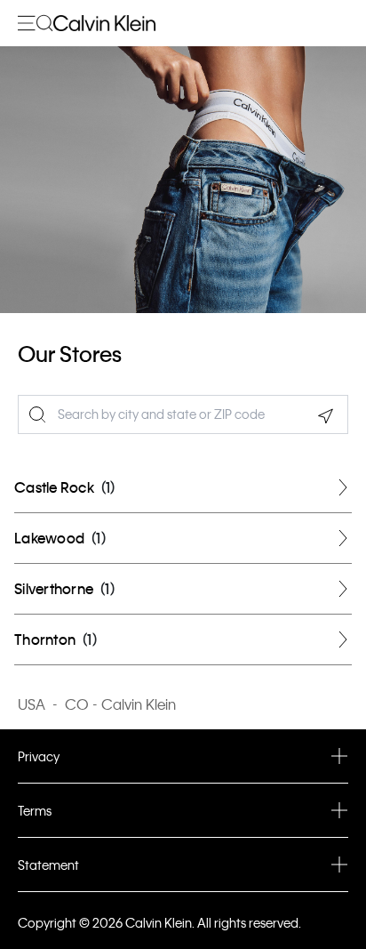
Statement (48, 865)
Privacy (39, 756)
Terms (35, 810)
